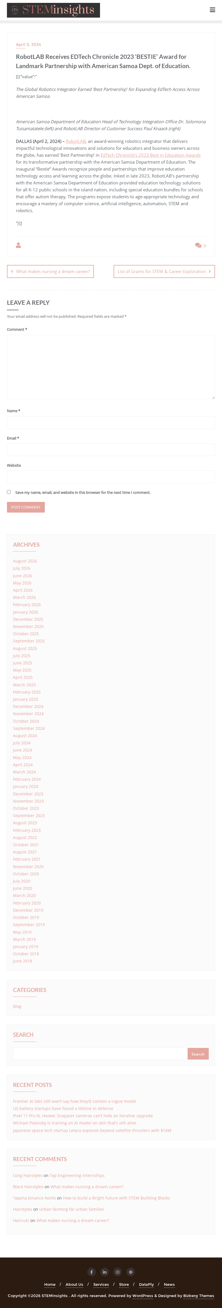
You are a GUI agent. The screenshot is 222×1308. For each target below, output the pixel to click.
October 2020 (26, 874)
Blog (17, 1006)
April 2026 (23, 590)
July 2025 (21, 655)
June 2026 (22, 575)
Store (124, 1284)
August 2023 (25, 822)
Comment (17, 329)
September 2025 (29, 641)
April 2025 (23, 677)
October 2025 (26, 633)
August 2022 (25, 837)
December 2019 (28, 910)
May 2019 (22, 932)
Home (50, 1284)
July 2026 (21, 568)
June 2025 (22, 663)
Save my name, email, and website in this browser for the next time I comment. (83, 492)
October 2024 (26, 721)
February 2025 (27, 692)
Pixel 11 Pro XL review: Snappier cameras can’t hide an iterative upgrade (83, 1115)
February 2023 (27, 830)
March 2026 (24, 597)
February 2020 (27, 903)
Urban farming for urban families (71, 1209)
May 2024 (22, 757)
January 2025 (25, 699)
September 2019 (29, 924)
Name (13, 410)
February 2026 (27, 604)
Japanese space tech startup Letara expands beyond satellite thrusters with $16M (92, 1130)
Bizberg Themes (198, 1295)
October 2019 (26, 917)
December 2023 (28, 794)
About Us (74, 1284)
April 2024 (23, 764)
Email (13, 438)
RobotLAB (76, 141)
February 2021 (27, 859)
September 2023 (29, 815)
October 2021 (26, 844)
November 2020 (28, 866)
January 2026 (25, 612)
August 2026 (25, 561)
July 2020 (21, 881)
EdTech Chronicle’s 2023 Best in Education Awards (151, 155)
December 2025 (28, 619)
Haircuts (21, 1220)
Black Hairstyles (28, 1186)
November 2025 (28, 626)
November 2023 (28, 801)
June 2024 (22, 750)
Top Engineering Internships (77, 1175)
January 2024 (25, 786)
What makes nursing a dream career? (53, 271)
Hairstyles (22, 1209)
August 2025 (25, 648)
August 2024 (25, 735)
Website (14, 465)
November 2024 (28, 713)
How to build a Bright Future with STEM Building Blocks (116, 1198)
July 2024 (21, 742)
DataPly (146, 1284)
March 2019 (24, 939)
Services (101, 1284)
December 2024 (28, 706)
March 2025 (24, 684)
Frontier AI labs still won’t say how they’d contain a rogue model (74, 1101)
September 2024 (29, 728)
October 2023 (26, 808)
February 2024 (27, 779)
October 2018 (26, 953)
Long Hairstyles (27, 1175)
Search (23, 1035)
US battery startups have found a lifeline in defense (63, 1108)
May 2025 (22, 670)
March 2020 (24, 895)
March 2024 (24, 772)
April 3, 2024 (28, 44)
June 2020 (22, 888)
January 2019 (25, 946)
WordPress (142, 1295)
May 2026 (22, 583)
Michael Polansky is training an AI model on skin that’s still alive (74, 1123)
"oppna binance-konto (34, 1198)
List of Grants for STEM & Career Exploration (162, 271)
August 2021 (25, 852)
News (169, 1284)
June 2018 (22, 961)
